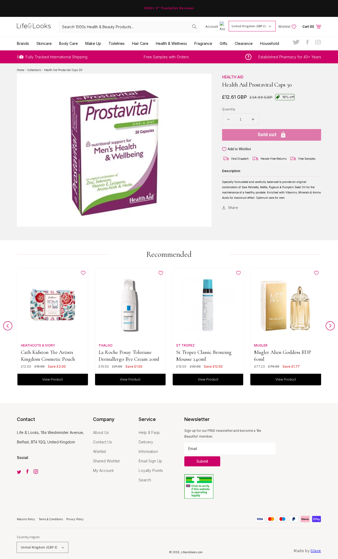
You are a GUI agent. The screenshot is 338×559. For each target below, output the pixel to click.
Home (21, 70)
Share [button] (233, 207)
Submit (202, 461)
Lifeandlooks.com (192, 552)
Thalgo (105, 345)
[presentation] (8, 327)
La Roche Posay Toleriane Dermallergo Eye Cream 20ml (128, 355)
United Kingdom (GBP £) (249, 26)
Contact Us (102, 442)
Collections (34, 70)
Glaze (316, 550)
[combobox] (129, 27)
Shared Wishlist (106, 461)
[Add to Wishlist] (83, 272)
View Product (52, 379)
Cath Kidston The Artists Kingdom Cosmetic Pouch (48, 355)
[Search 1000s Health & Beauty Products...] (194, 26)
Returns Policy (26, 519)
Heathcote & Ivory (38, 345)
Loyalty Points (151, 470)
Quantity (228, 109)
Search (145, 480)
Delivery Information (148, 447)
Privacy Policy (75, 519)
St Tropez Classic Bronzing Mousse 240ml (204, 355)
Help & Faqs (149, 432)
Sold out (267, 134)
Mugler (260, 345)
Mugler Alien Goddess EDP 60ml (282, 355)
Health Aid (232, 77)
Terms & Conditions (51, 519)
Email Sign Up (150, 461)
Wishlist (99, 451)
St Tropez (185, 345)
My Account (103, 470)
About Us (101, 432)
